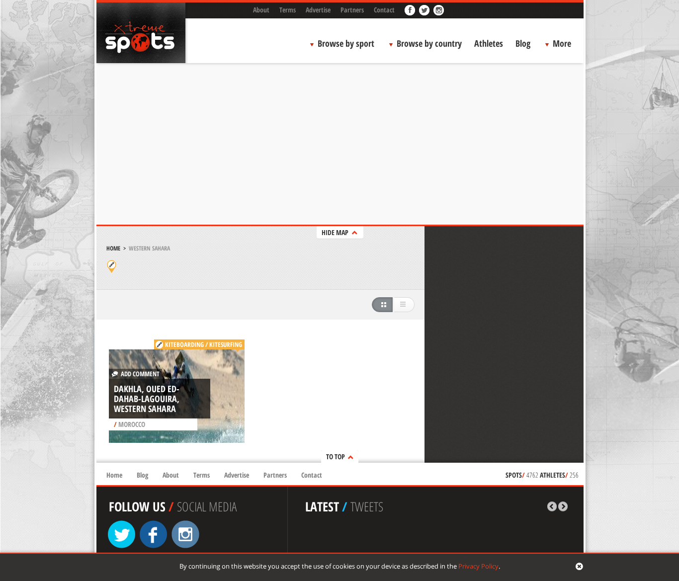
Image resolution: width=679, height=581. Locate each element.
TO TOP (335, 456)
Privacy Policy (478, 566)
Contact (384, 9)
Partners (352, 9)
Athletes (488, 43)
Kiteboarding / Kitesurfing (203, 344)
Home (113, 248)
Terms (287, 9)
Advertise (318, 9)
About (261, 9)
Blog (522, 43)
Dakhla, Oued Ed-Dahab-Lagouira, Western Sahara (146, 399)
